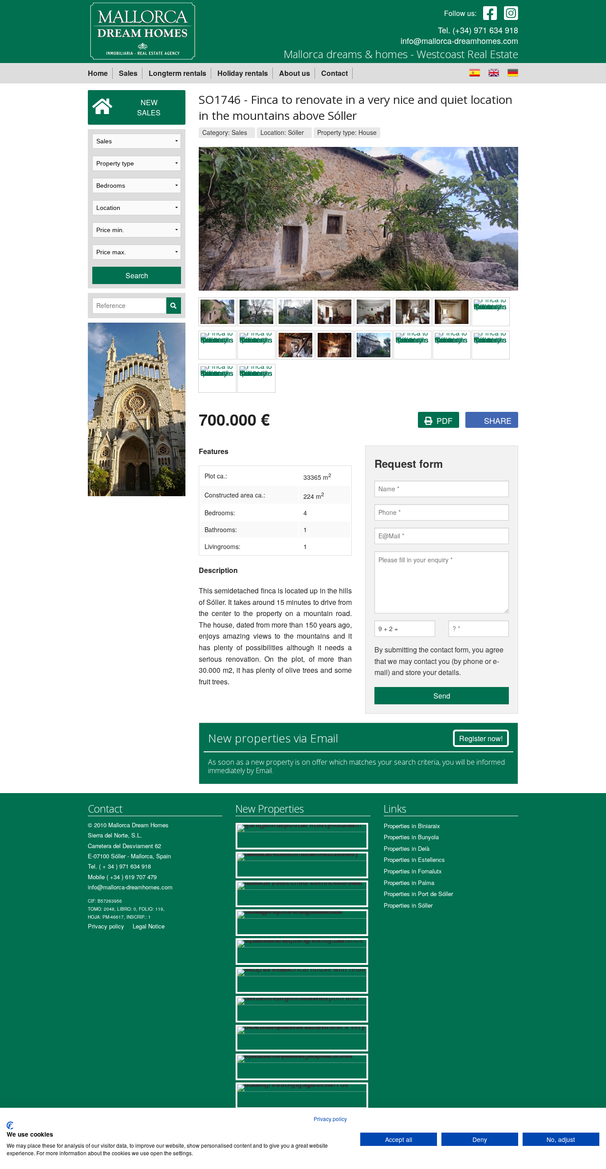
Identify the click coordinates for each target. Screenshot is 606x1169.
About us (294, 73)
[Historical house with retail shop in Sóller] (302, 980)
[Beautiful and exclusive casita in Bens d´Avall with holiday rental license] (302, 865)
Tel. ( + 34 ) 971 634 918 (119, 866)
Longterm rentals (177, 73)
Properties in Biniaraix (412, 825)
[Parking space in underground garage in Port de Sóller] (302, 1095)
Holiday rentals (242, 73)
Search (137, 275)
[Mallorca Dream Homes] (142, 29)
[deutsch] (513, 72)
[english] (497, 72)
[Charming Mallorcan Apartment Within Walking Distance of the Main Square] (302, 951)
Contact (334, 73)
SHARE (497, 420)
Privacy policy (106, 926)
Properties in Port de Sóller (418, 893)
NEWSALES (149, 107)
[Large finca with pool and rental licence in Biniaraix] (302, 1009)
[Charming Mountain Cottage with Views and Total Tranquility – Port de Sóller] (302, 922)
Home (98, 73)
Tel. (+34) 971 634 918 (478, 30)
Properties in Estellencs (414, 859)
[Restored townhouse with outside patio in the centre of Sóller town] (302, 894)
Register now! (481, 738)
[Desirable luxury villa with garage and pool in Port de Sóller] (302, 836)
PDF (443, 420)
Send (441, 696)
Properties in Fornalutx (413, 871)
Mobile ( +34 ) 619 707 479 (122, 877)
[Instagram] (511, 12)
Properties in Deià (406, 848)
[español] (478, 72)
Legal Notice (149, 926)
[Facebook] (490, 12)
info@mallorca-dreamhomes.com (459, 40)
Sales (128, 73)
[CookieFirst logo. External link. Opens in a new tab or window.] (10, 1126)
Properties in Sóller (408, 905)
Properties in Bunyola (411, 837)
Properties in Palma (409, 882)
